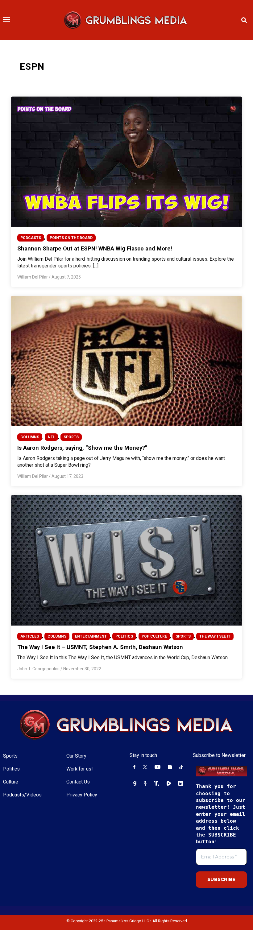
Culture (10, 782)
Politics (11, 769)
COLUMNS (29, 437)
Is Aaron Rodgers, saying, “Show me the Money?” (82, 447)
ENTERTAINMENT (91, 636)
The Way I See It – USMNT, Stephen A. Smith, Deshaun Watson (100, 647)
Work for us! (79, 769)
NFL (51, 437)
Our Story (76, 756)
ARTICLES (29, 636)
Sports (10, 756)
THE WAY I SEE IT (214, 636)
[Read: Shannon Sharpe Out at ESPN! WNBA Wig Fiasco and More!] (127, 161)
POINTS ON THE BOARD (71, 238)
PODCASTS (30, 238)
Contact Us (78, 782)
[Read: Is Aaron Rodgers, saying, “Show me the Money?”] (127, 360)
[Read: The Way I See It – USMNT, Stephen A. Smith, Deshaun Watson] (127, 560)
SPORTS (71, 437)
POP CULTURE (154, 636)
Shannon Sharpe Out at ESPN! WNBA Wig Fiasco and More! (94, 248)
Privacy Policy (81, 795)
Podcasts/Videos (22, 795)
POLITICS (124, 636)
